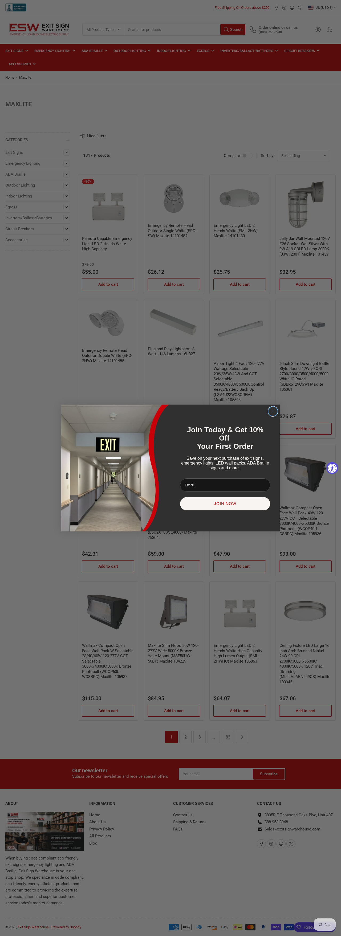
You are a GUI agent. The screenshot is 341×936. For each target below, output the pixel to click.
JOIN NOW (225, 503)
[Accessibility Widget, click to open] (332, 468)
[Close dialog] (273, 411)
